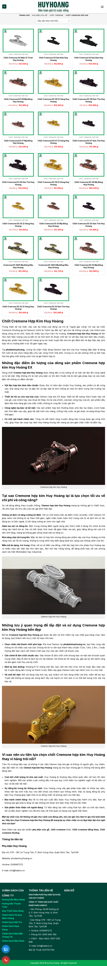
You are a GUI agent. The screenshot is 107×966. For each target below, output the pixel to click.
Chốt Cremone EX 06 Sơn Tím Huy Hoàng (18, 183)
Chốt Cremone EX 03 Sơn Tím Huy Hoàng (89, 224)
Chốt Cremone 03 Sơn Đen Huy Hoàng (53, 59)
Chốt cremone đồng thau (85, 829)
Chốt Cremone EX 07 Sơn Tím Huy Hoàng (89, 142)
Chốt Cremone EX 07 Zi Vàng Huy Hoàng (53, 142)
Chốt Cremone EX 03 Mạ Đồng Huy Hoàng (53, 224)
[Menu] (4, 6)
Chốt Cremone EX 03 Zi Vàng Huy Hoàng (18, 224)
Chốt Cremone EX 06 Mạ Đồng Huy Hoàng (88, 183)
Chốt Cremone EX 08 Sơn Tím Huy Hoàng (89, 100)
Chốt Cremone (56, 15)
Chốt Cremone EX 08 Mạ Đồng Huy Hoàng (18, 100)
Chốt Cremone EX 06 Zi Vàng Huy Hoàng (53, 183)
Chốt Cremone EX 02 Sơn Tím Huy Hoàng (53, 307)
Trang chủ (24, 15)
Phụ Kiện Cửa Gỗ (39, 15)
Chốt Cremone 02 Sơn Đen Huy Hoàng (88, 59)
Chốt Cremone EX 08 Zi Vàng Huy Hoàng (53, 100)
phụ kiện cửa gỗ (40, 829)
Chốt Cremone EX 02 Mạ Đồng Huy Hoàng (89, 266)
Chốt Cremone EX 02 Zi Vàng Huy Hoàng (18, 307)
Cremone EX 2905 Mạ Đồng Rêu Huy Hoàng (18, 266)
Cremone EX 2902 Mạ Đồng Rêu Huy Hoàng (53, 266)
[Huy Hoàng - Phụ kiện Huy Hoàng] (53, 6)
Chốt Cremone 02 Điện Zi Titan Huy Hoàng (18, 59)
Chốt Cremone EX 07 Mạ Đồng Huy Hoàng (18, 142)
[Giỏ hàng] (103, 6)
